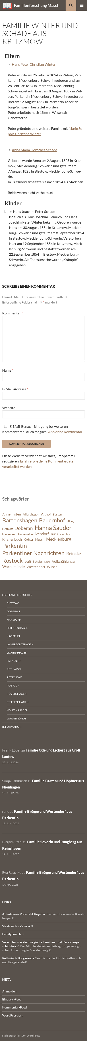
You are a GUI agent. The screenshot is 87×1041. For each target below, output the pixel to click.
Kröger (28, 539)
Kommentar (12, 313)
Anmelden (9, 991)
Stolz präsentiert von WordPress (21, 1035)
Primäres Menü (81, 5)
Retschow (14, 677)
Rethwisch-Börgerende (18, 958)
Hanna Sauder (53, 527)
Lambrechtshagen (20, 644)
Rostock (12, 560)
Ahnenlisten (11, 514)
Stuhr (47, 561)
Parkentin (14, 545)
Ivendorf (42, 534)
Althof (46, 514)
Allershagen (31, 514)
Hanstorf (14, 619)
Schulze (38, 561)
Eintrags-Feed (11, 999)
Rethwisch (14, 669)
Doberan (23, 528)
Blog (70, 521)
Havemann (9, 534)
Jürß (54, 534)
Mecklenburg (58, 539)
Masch (39, 539)
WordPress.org (12, 1015)
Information (11, 726)
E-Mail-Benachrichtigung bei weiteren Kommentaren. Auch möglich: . (42, 429)
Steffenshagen (18, 702)
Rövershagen (17, 693)
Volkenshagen (17, 710)
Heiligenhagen (17, 627)
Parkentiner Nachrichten (33, 552)
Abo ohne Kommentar (65, 432)
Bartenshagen (19, 520)
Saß (28, 561)
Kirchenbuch (12, 539)
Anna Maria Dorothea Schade (34, 150)
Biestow (13, 603)
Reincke (73, 553)
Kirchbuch (66, 534)
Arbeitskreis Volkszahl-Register (24, 914)
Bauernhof (52, 520)
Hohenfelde (25, 534)
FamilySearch (11, 934)
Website (8, 407)
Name (7, 370)
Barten (57, 514)
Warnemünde (13, 566)
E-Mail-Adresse (15, 389)
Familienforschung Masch (36, 5)
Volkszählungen (64, 561)
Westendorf (36, 567)
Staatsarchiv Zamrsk (16, 926)
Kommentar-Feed (14, 1007)
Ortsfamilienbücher (17, 595)
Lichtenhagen (17, 652)
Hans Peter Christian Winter (34, 64)
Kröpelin (13, 636)
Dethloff (7, 529)
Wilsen (52, 567)
